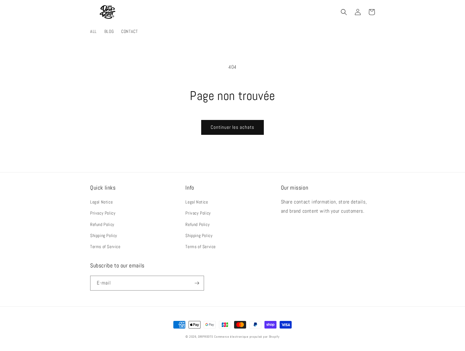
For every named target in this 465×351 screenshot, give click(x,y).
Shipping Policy (103, 235)
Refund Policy (102, 224)
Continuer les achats (232, 127)
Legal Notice (101, 202)
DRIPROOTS (205, 337)
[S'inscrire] (197, 283)
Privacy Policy (102, 213)
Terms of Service (105, 246)
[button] (344, 12)
